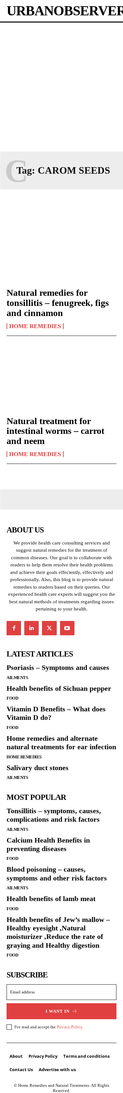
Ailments (17, 677)
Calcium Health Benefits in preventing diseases (48, 844)
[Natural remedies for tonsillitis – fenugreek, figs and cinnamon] (61, 248)
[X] (49, 628)
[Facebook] (14, 628)
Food (12, 698)
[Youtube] (67, 628)
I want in (58, 1011)
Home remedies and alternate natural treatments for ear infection (61, 742)
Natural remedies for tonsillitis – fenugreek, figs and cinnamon (58, 303)
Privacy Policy (69, 1026)
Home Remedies (35, 326)
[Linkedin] (31, 628)
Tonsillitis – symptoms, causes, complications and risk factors (54, 815)
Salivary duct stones (38, 768)
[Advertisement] (61, 87)
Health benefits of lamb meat (51, 899)
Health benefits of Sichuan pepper (59, 688)
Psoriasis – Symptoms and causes (58, 667)
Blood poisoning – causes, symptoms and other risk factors (57, 873)
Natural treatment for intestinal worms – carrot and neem (55, 431)
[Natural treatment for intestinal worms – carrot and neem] (61, 377)
